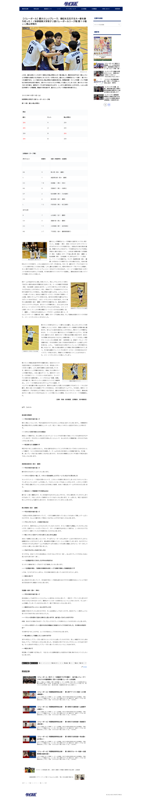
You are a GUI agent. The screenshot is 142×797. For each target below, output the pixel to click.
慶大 (77, 663)
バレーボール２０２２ (45, 663)
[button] (119, 25)
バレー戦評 (26, 663)
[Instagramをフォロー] (109, 104)
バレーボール (34, 663)
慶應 (67, 663)
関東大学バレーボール (58, 663)
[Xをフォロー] (105, 104)
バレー (72, 663)
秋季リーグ (83, 663)
